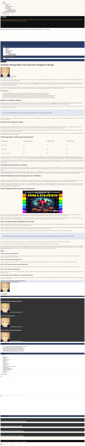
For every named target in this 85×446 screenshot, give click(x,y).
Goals (4, 365)
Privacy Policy (8, 8)
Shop (4, 13)
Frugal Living (5, 364)
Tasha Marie (4, 293)
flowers (72, 126)
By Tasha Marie (13, 76)
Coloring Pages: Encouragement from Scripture (9, 281)
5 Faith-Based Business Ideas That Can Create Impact (13, 349)
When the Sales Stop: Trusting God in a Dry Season (13, 350)
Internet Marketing (6, 368)
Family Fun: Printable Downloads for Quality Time (11, 301)
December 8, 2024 (18, 341)
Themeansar (24, 441)
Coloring (40, 79)
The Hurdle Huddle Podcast (10, 10)
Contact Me (7, 7)
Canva (4, 358)
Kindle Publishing (6, 369)
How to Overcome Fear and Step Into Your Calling (13, 347)
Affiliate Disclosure (12, 9)
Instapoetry (5, 367)
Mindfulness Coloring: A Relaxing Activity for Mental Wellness (12, 280)
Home (4, 1)
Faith (6, 5)
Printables (5, 371)
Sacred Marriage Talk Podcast (9, 12)
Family (4, 362)
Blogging (5, 357)
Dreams (4, 360)
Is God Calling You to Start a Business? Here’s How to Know (15, 346)
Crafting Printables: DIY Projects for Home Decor (11, 330)
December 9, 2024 (18, 312)
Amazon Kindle (3, 374)
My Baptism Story (9, 6)
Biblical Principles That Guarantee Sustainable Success (14, 348)
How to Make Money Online (8, 366)
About (4, 3)
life (3, 370)
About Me (7, 4)
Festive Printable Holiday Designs (7, 315)
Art (3, 356)
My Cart (7, 14)
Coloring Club (3, 61)
